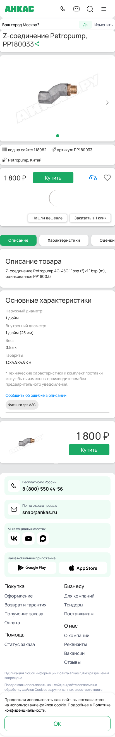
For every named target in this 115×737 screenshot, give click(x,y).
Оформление (18, 596)
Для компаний (79, 596)
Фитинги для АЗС (22, 404)
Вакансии (74, 653)
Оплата (12, 623)
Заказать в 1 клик (90, 218)
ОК (57, 724)
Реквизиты (75, 644)
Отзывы (72, 662)
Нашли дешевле (47, 218)
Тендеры (73, 605)
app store (83, 568)
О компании (76, 635)
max (43, 538)
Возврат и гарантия (25, 605)
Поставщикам (79, 614)
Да (85, 24)
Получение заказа (23, 614)
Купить (53, 177)
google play (32, 568)
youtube (28, 538)
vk (14, 538)
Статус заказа (19, 644)
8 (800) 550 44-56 (42, 489)
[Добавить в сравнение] (93, 177)
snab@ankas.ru (39, 512)
